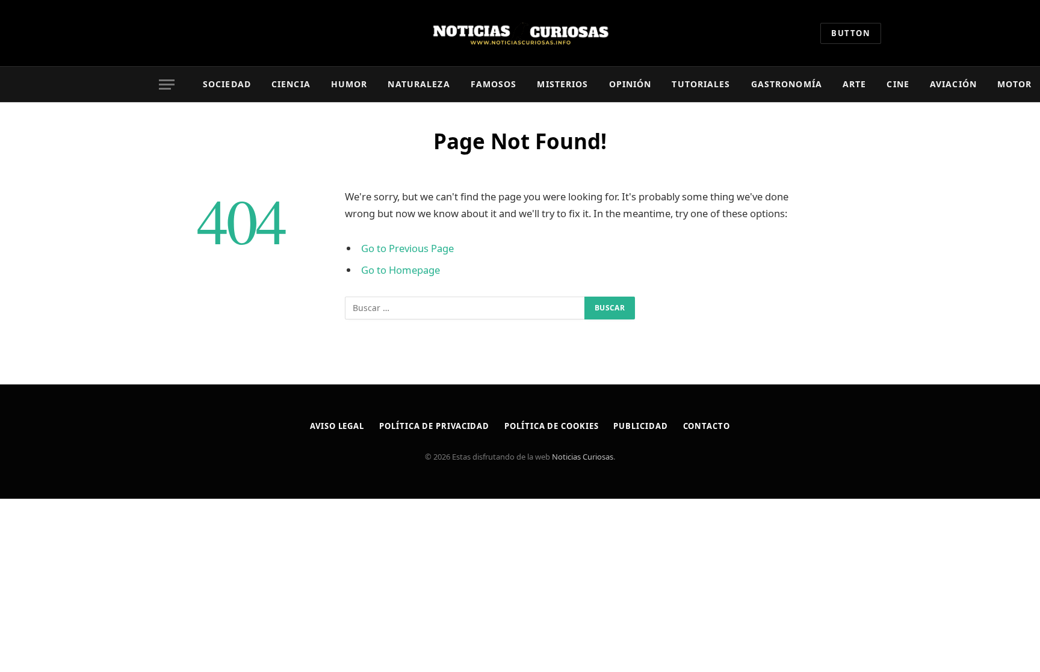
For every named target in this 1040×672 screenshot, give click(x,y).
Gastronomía (786, 84)
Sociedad (227, 84)
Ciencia (291, 84)
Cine (898, 84)
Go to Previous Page (407, 248)
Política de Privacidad (434, 426)
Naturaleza (419, 84)
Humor (349, 84)
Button (850, 33)
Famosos (494, 84)
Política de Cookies (551, 426)
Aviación (953, 84)
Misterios (562, 84)
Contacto (706, 426)
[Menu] (167, 84)
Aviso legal (337, 426)
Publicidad (640, 426)
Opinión (630, 84)
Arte (854, 84)
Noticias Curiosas (582, 456)
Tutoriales (701, 84)
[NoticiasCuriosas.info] (520, 33)
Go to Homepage (400, 270)
